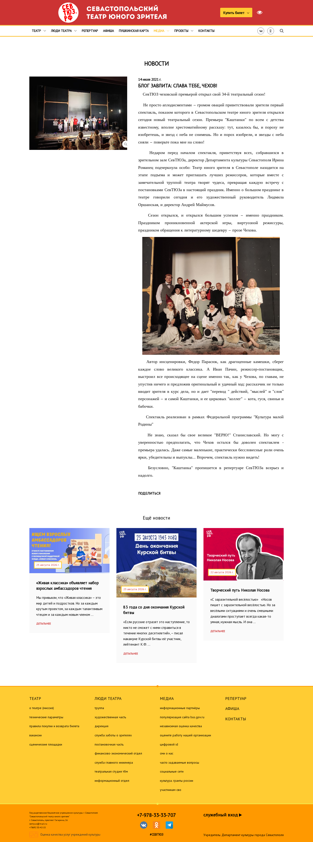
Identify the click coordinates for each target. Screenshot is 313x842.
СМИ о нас (166, 753)
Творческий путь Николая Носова (239, 590)
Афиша (108, 31)
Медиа (159, 31)
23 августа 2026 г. (135, 589)
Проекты (181, 31)
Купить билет (234, 12)
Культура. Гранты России (176, 781)
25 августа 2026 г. (48, 565)
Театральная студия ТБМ (111, 771)
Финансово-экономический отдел (118, 753)
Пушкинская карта (134, 31)
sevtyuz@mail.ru (38, 823)
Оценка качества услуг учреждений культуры (70, 834)
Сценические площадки (45, 744)
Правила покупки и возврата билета (54, 726)
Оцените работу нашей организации (185, 735)
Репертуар (90, 31)
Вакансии (35, 735)
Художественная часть (110, 717)
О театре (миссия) (41, 708)
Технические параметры (46, 717)
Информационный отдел (112, 781)
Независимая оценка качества (181, 726)
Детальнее (43, 623)
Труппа (99, 708)
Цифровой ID (169, 744)
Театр (37, 31)
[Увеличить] (80, 113)
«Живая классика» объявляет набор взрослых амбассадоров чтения (67, 585)
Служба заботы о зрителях (113, 735)
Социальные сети (172, 771)
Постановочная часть (109, 744)
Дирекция (101, 726)
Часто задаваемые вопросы (179, 762)
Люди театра (62, 31)
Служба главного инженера (114, 762)
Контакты (206, 31)
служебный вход (221, 815)
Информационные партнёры (180, 708)
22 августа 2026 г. (222, 572)
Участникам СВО (170, 790)
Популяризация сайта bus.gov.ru (182, 717)
